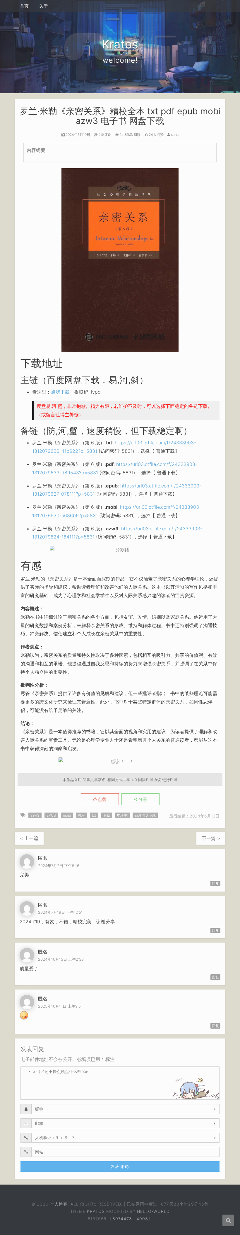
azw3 (35, 815)
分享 (142, 799)
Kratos (96, 1211)
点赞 (102, 799)
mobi (67, 815)
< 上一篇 (29, 838)
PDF (81, 815)
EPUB (51, 815)
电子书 (122, 815)
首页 (24, 6)
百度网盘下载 (145, 815)
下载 (106, 815)
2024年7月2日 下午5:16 (58, 865)
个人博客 (59, 1203)
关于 (43, 6)
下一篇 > (211, 838)
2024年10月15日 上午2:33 (61, 959)
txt (94, 815)
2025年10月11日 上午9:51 (60, 1006)
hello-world (153, 1211)
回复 (215, 883)
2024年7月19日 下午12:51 (60, 912)
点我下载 (60, 392)
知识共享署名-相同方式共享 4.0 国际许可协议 (122, 779)
